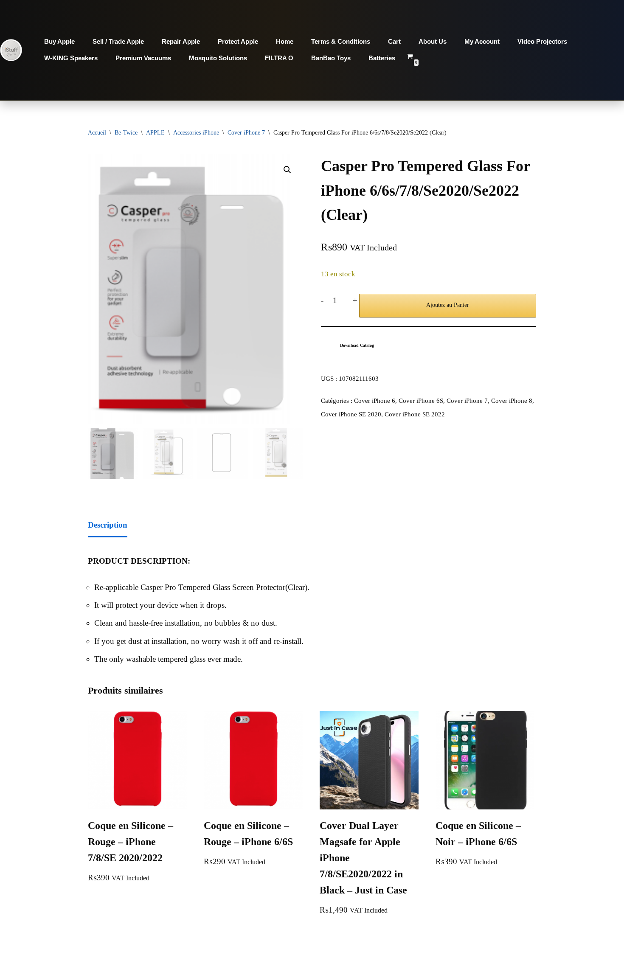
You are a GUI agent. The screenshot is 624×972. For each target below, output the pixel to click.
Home (284, 41)
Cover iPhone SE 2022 (415, 414)
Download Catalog (357, 345)
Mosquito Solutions (218, 58)
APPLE (155, 132)
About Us (433, 41)
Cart (394, 41)
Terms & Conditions (340, 41)
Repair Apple (181, 41)
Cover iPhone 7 (246, 132)
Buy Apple (59, 41)
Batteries (381, 58)
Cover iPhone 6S (421, 400)
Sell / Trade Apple (118, 41)
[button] (287, 169)
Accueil (97, 132)
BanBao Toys (331, 58)
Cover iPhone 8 (511, 400)
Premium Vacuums (143, 58)
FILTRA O (279, 58)
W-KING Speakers (71, 58)
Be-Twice (126, 132)
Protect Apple (238, 41)
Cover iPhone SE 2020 (351, 414)
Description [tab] (107, 524)
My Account (482, 41)
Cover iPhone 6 (374, 400)
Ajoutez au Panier (447, 305)
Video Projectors (542, 41)
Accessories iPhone (196, 132)
